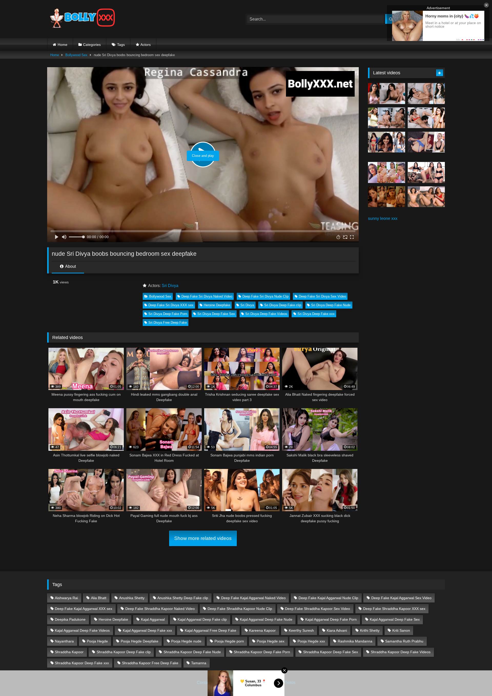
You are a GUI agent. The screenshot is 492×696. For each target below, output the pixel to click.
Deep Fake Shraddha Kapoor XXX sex (394, 609)
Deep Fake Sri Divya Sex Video (322, 296)
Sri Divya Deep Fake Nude (331, 305)
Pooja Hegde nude (186, 641)
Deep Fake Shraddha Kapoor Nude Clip (240, 609)
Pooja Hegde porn (229, 641)
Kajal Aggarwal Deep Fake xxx (147, 630)
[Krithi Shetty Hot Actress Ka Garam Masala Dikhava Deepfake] (426, 117)
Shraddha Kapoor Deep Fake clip (124, 652)
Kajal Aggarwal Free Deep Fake (210, 630)
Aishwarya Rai (66, 598)
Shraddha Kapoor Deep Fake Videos (400, 652)
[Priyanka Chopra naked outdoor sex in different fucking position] (386, 172)
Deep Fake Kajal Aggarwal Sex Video (401, 598)
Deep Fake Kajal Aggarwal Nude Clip (328, 598)
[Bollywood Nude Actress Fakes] (82, 19)
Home (62, 45)
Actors (145, 45)
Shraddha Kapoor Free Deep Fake (150, 663)
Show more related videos (203, 538)
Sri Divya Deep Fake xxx (316, 314)
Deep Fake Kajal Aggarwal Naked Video (253, 598)
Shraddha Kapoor (69, 652)
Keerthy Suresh (301, 630)
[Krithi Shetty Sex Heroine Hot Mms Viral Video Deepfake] (386, 93)
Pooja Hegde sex (270, 641)
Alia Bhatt (98, 598)
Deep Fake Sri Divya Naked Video (206, 296)
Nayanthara (64, 641)
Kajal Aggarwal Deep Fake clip (202, 619)
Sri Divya (170, 285)
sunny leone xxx (382, 218)
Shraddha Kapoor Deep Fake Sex (330, 652)
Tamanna (198, 663)
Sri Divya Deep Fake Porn (167, 314)
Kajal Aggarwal (153, 619)
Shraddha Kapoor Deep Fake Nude (192, 652)
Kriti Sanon (401, 630)
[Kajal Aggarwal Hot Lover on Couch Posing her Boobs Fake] (426, 196)
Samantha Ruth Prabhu (404, 641)
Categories (92, 45)
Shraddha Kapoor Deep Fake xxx (82, 663)
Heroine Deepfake (217, 305)
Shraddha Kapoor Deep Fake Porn (262, 652)
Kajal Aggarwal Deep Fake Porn (331, 619)
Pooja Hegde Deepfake (139, 641)
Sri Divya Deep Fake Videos (266, 314)
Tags (121, 45)
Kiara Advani (337, 630)
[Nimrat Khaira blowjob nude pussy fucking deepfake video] (386, 196)
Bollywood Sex (76, 55)
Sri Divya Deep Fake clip (282, 305)
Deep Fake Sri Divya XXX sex (170, 305)
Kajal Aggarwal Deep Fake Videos (82, 630)
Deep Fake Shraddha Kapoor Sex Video (317, 609)
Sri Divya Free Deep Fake (167, 322)
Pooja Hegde (97, 641)
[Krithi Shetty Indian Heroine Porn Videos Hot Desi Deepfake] (386, 117)
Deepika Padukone (70, 619)
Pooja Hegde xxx (311, 641)
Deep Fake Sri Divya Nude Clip (265, 296)
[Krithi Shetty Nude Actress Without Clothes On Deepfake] (386, 142)
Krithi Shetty (370, 630)
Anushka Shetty (132, 598)
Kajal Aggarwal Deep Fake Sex (395, 619)
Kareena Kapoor (262, 630)
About (70, 266)
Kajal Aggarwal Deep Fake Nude (266, 619)
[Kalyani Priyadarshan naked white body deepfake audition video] (426, 172)
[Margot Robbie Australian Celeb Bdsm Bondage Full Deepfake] (426, 142)
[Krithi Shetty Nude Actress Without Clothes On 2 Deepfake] (426, 93)
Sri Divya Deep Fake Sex (216, 314)
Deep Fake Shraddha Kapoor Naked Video (160, 609)
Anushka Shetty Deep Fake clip (182, 598)
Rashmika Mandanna (355, 641)
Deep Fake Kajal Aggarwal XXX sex (83, 609)
